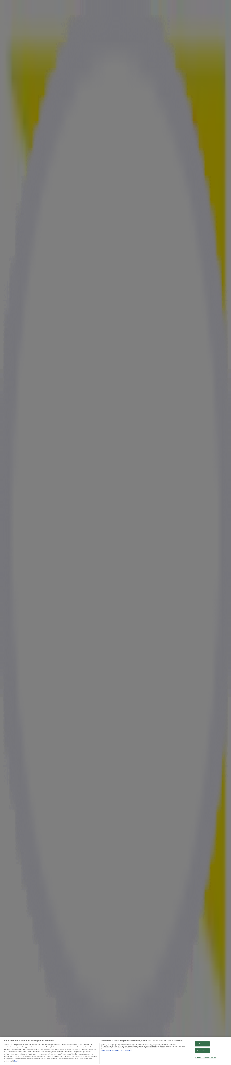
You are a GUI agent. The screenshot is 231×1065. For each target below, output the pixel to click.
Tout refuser (202, 1051)
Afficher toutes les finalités (205, 1058)
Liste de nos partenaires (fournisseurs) (116, 1050)
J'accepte (202, 1044)
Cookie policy (19, 1061)
